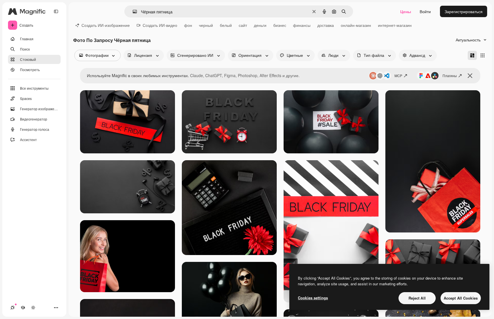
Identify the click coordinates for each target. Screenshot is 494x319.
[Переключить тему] (33, 307)
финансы (301, 25)
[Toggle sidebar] (56, 11)
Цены (405, 11)
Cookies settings (313, 297)
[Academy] (22, 307)
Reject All (417, 298)
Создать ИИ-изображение (105, 25)
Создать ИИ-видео (160, 25)
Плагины (450, 75)
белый (226, 25)
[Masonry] (472, 55)
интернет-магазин (395, 25)
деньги (260, 25)
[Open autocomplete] (132, 11)
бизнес (279, 25)
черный (206, 25)
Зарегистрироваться (464, 11)
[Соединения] (12, 307)
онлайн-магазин (356, 25)
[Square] (482, 55)
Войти (425, 11)
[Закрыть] (470, 75)
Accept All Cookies (461, 298)
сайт (243, 25)
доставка (325, 25)
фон (188, 25)
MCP (398, 75)
